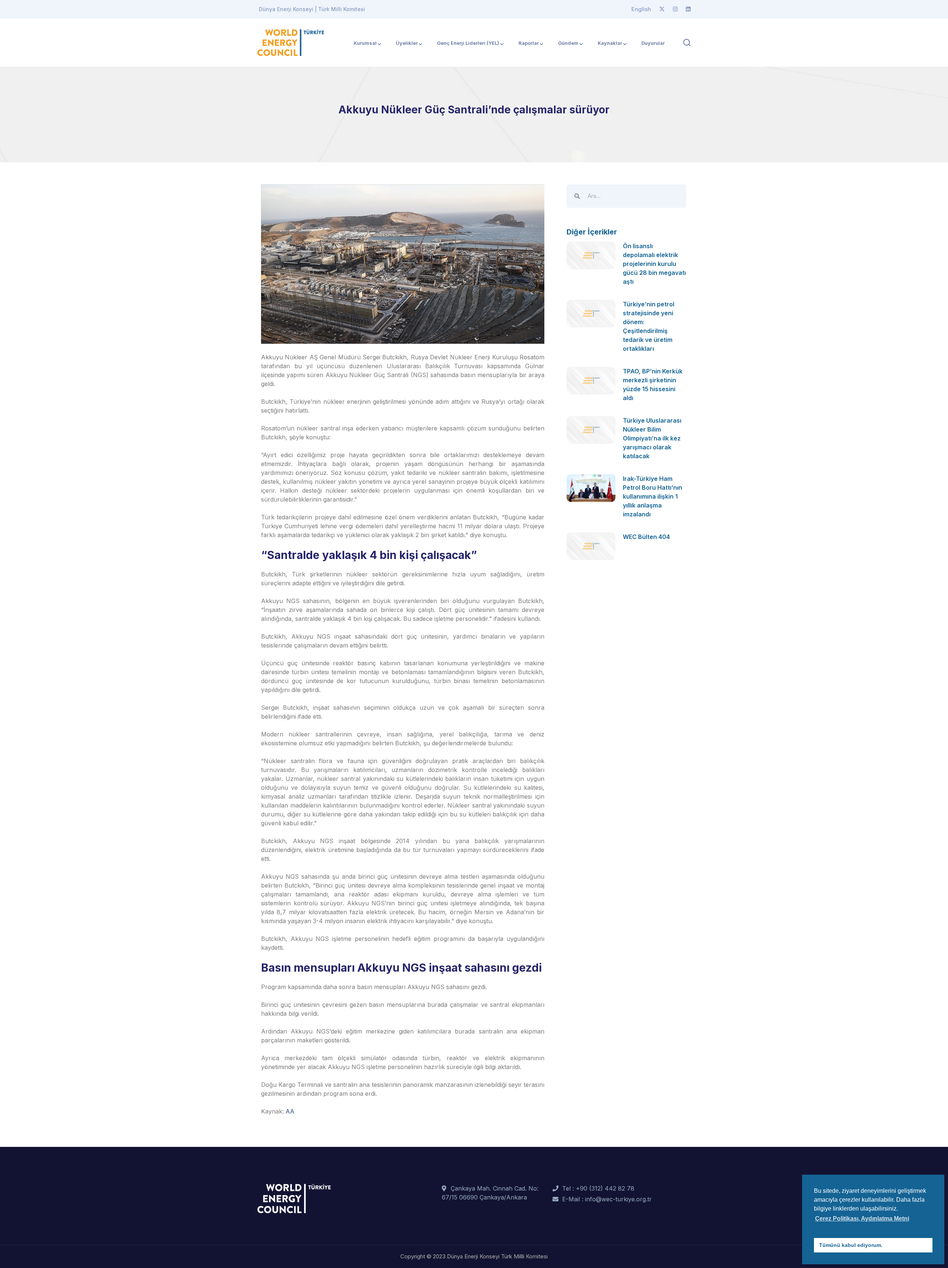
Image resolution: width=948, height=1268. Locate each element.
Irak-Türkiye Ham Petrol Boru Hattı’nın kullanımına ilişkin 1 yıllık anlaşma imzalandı (652, 496)
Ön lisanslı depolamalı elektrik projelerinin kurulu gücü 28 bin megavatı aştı (654, 263)
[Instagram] (675, 9)
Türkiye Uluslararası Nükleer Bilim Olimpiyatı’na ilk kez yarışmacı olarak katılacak (652, 438)
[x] (662, 9)
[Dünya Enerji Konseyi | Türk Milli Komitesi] (290, 42)
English (641, 9)
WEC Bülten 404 (646, 536)
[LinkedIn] (688, 9)
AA (290, 1111)
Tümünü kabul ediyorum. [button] (850, 1245)
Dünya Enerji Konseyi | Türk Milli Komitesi (312, 9)
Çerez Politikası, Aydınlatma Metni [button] (862, 1218)
